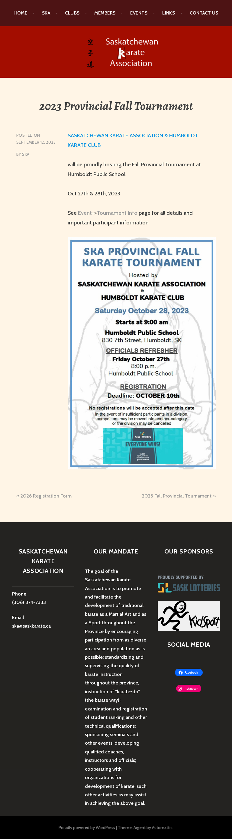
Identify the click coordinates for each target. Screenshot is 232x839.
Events (138, 13)
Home (20, 13)
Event (85, 213)
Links (168, 13)
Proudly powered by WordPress (87, 827)
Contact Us (204, 13)
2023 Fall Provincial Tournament (176, 496)
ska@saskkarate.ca (31, 626)
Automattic (162, 827)
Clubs (72, 13)
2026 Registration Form (46, 496)
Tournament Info (117, 213)
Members (104, 13)
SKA (25, 154)
